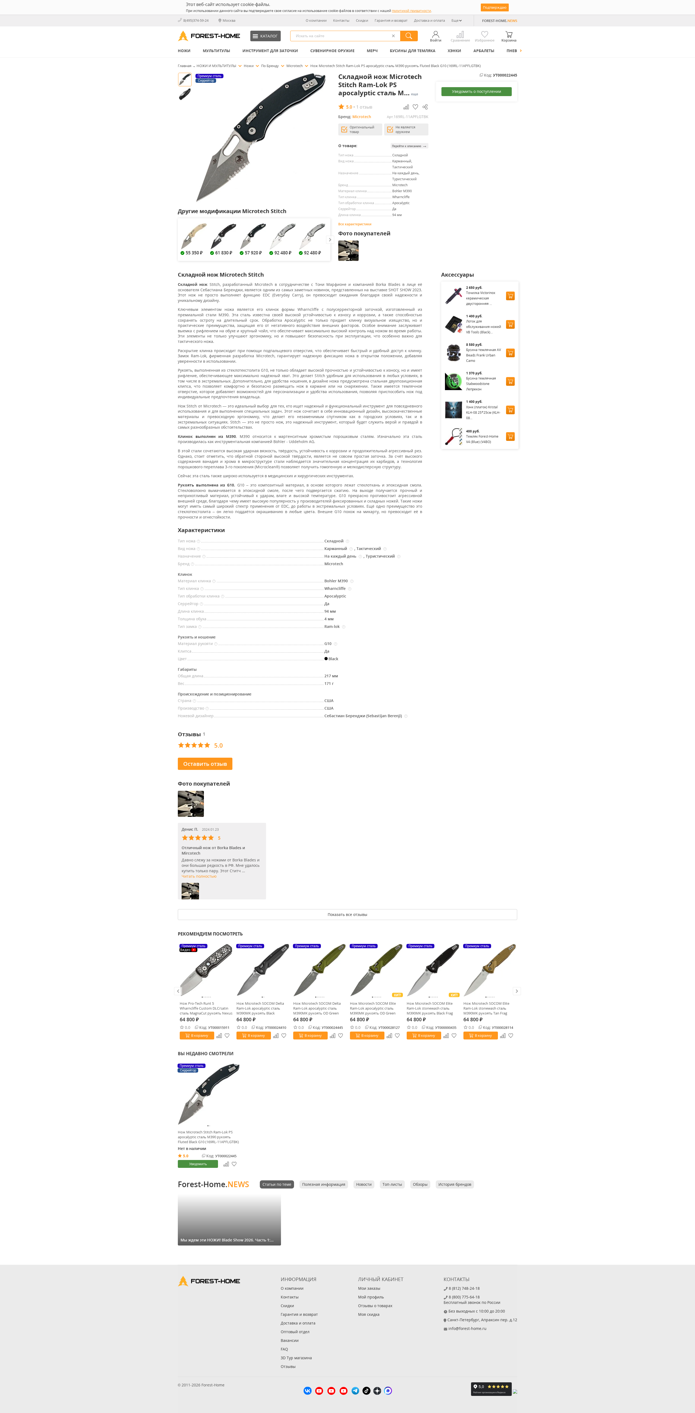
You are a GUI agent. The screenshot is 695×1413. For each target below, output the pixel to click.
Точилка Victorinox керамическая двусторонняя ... (480, 298)
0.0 (187, 1027)
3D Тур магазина (296, 1357)
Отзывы (288, 1366)
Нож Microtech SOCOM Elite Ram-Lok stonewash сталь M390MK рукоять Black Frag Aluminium (430, 1008)
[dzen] (377, 1391)
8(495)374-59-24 (195, 20)
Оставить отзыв (205, 763)
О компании (316, 20)
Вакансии (290, 1340)
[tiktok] (366, 1391)
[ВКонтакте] (308, 1391)
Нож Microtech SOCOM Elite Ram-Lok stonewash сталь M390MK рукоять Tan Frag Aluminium (486, 1008)
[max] (388, 1391)
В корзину (199, 1035)
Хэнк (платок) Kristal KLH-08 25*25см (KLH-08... (483, 412)
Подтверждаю (495, 7)
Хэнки (454, 50)
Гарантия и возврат (391, 20)
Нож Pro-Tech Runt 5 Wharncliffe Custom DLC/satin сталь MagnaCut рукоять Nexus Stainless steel (206, 1008)
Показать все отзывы (347, 914)
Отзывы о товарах (375, 1305)
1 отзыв (364, 107)
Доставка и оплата (429, 20)
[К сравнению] (219, 1035)
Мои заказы (369, 1288)
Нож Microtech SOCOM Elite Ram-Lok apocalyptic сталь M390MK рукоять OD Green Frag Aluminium (373, 1008)
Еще (455, 20)
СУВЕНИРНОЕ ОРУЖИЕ (332, 50)
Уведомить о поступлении (476, 91)
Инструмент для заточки (270, 50)
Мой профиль (371, 1297)
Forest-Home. (213, 1184)
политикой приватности (411, 10)
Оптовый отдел (295, 1331)
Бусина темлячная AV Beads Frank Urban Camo (483, 355)
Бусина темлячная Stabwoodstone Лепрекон (481, 383)
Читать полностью (199, 876)
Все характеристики (354, 224)
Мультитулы (216, 50)
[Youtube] (319, 1391)
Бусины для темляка (412, 50)
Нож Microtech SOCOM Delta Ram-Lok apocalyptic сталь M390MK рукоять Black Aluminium (260, 1008)
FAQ (284, 1349)
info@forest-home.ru (467, 1328)
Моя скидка (369, 1314)
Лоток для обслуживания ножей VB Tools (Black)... (483, 326)
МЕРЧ (372, 50)
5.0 (185, 1155)
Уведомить (198, 1164)
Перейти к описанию (409, 145)
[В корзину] (510, 296)
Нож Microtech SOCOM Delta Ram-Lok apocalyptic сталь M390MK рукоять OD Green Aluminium (317, 1008)
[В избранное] (227, 1035)
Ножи (184, 50)
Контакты (341, 20)
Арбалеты (483, 50)
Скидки (362, 20)
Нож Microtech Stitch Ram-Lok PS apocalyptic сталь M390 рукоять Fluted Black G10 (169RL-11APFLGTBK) (208, 1137)
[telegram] (355, 1391)
